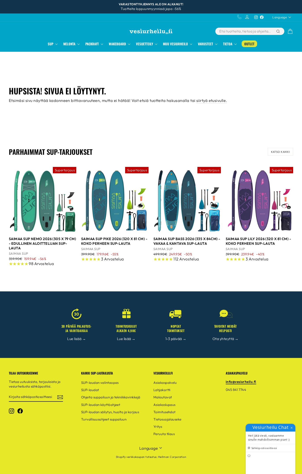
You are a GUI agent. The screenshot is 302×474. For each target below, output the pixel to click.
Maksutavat (162, 397)
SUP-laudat (90, 390)
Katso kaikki (280, 151)
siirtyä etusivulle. (211, 100)
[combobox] (245, 31)
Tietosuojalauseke (167, 419)
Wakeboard (118, 43)
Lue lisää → (76, 338)
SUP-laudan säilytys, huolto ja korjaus (110, 412)
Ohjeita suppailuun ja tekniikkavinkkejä (110, 397)
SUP (51, 43)
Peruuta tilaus (164, 434)
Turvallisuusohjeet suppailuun (103, 419)
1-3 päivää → (175, 338)
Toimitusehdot (164, 412)
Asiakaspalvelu (165, 382)
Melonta (69, 43)
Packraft (92, 43)
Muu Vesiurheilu (176, 43)
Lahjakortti (161, 390)
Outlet (249, 43)
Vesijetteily (145, 43)
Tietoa (228, 43)
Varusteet (206, 43)
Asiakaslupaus (164, 405)
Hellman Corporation (172, 457)
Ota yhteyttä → (225, 338)
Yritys (157, 426)
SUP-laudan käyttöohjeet (100, 405)
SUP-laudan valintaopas (100, 382)
